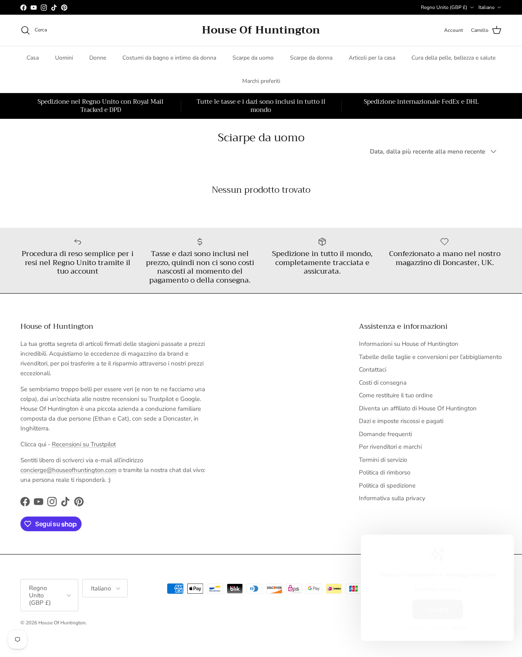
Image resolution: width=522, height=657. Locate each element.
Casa (33, 58)
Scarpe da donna (311, 58)
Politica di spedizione (387, 485)
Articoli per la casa (372, 58)
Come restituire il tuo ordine (396, 395)
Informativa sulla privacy (392, 498)
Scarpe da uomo (253, 58)
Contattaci (372, 369)
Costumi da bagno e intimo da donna (169, 58)
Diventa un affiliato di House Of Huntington (418, 408)
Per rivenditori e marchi (390, 447)
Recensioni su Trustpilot (84, 444)
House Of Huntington (62, 622)
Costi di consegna (383, 383)
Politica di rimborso (384, 472)
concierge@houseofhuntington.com (68, 470)
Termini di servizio (383, 460)
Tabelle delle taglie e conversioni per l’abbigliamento (430, 357)
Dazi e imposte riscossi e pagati (401, 421)
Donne (97, 58)
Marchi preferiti (261, 81)
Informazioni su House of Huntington (408, 344)
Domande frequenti (385, 434)
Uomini (64, 58)
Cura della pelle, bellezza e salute (453, 58)
